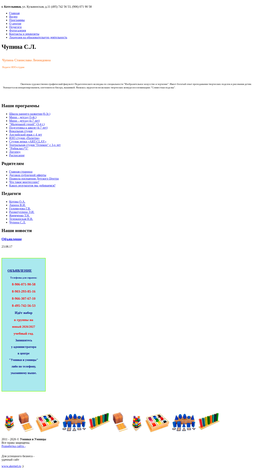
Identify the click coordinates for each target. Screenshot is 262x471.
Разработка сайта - (14, 446)
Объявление (12, 239)
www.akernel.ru (11, 466)
